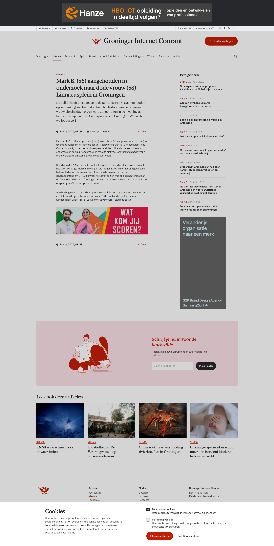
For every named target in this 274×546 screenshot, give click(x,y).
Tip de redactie (184, 28)
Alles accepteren (160, 536)
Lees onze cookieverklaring (60, 532)
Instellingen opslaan (188, 536)
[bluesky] (229, 28)
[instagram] (219, 28)
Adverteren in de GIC (205, 28)
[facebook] (224, 28)
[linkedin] (234, 28)
